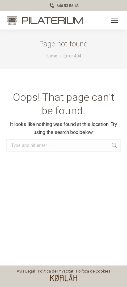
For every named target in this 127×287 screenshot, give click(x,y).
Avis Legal (26, 271)
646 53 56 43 (67, 5)
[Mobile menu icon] (115, 20)
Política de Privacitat (55, 271)
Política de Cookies (93, 271)
